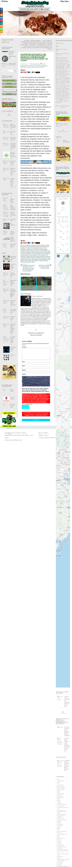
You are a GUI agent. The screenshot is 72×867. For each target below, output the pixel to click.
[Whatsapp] (1, 28)
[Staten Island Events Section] (9, 83)
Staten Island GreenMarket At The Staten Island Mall (13, 145)
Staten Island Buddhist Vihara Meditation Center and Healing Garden (12, 328)
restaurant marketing (25, 257)
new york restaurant (36, 253)
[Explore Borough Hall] (5, 59)
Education (59, 822)
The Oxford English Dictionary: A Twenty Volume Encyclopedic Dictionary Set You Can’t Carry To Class (67, 745)
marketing (28, 252)
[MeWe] (1, 23)
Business (59, 799)
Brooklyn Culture (60, 797)
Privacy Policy (44, 433)
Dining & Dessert (60, 818)
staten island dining (43, 259)
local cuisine (37, 250)
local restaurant (43, 250)
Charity (58, 801)
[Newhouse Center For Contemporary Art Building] (6, 214)
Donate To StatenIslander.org (66, 141)
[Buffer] (29, 72)
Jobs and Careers (60, 845)
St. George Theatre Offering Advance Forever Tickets (12, 182)
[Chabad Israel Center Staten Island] (6, 259)
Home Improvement (61, 838)
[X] (1, 12)
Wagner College (11, 390)
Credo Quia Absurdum (61, 811)
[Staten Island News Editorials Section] (9, 90)
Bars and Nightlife (61, 789)
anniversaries (28, 245)
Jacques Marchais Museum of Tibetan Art (12, 239)
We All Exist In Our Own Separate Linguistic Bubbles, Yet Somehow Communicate (67, 731)
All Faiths (12, 355)
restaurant (47, 256)
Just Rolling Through (61, 846)
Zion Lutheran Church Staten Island (13, 311)
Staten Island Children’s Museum (12, 162)
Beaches (58, 790)
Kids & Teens (60, 848)
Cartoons (59, 800)
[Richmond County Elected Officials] (5, 65)
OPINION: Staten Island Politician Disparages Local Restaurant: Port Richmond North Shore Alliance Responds (43, 284)
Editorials (59, 821)
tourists (33, 261)
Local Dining (33, 65)
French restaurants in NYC (38, 247)
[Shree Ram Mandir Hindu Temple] (6, 290)
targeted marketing (44, 260)
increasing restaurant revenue (27, 250)
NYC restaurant (41, 254)
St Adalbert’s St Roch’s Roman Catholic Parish (12, 339)
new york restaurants (33, 254)
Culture (11, 128)
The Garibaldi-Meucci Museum (12, 200)
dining (27, 246)
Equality (59, 827)
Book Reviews (60, 796)
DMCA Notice (44, 435)
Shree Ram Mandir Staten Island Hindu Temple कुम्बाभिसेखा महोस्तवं (13, 292)
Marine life (59, 865)
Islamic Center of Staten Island (13, 348)
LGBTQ (59, 858)
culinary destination (41, 245)
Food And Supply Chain (62, 834)
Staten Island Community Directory (11, 53)
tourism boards (27, 261)
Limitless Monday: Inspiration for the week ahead (63, 860)
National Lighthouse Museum (12, 233)
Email (23, 365)
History (58, 837)
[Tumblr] (32, 72)
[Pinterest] (25, 72)
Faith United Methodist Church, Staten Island (12, 302)
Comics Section (60, 806)
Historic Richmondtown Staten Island (13, 126)
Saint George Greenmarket (12, 138)
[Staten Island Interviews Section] (9, 86)
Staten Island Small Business (35, 67)
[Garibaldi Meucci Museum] (6, 199)
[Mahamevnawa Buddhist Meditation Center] (6, 283)
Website (24, 370)
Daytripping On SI (61, 815)
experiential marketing (34, 246)
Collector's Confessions (61, 804)
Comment (24, 347)
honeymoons (29, 249)
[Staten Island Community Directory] (5, 51)
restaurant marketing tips (35, 257)
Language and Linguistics (62, 849)
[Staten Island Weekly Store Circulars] (9, 104)
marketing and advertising (37, 252)
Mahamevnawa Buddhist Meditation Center (13, 282)
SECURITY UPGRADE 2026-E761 (27, 404)
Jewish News (59, 844)
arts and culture (60, 785)
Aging (58, 779)
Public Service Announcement (7, 379)
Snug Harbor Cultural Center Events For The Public (13, 171)
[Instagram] (27, 72)
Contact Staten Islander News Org (50, 437)
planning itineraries (40, 256)
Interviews (59, 842)
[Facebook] (21, 72)
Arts (58, 783)
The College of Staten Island (12, 406)
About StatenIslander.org (13, 440)
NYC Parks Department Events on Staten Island (12, 154)
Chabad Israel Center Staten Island (13, 258)
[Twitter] (30, 72)
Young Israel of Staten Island (12, 318)
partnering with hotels (31, 256)
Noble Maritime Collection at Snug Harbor (12, 207)
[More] (34, 72)
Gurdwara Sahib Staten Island (12, 274)
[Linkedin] (1, 17)
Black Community (60, 793)
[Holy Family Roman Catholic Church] (6, 267)
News (15, 187)
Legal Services (60, 856)
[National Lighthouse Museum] (6, 233)
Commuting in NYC (61, 810)
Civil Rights (59, 803)
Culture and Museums (61, 814)
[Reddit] (23, 72)
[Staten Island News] (9, 80)
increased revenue (43, 249)
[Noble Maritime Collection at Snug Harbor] (6, 207)
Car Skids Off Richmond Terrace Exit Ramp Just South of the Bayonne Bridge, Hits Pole (67, 765)
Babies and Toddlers (61, 787)
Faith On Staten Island (61, 831)
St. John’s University (12, 398)
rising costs (28, 259)
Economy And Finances (62, 820)
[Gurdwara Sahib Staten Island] (6, 274)
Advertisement (9, 115)
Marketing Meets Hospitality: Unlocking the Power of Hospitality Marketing (34, 66)
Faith (11, 261)
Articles (58, 782)
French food (28, 247)
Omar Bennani (36, 63)
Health (58, 835)
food (41, 246)
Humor (58, 839)
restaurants (23, 259)
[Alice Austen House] (6, 220)
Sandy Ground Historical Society (13, 245)
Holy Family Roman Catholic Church (12, 266)
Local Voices (59, 863)
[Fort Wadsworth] (6, 226)
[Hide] (0, 34)
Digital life (59, 817)
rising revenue (35, 259)
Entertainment (25, 65)
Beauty (58, 792)
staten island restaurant (34, 260)
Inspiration (59, 841)
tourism (22, 261)
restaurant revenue (46, 257)
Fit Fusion (59, 832)
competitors (33, 245)
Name (23, 361)
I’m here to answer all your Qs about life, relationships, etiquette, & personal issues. (67, 701)
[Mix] (1, 26)
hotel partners (36, 249)
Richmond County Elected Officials (12, 64)
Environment (59, 825)
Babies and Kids (60, 786)
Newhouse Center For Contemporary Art (13, 214)
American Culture (60, 780)
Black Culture (60, 794)
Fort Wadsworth (12, 224)
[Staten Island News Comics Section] (9, 93)
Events (58, 828)
